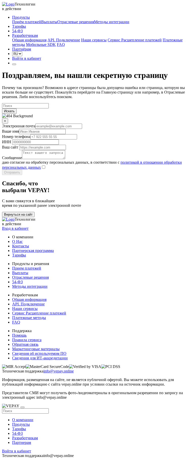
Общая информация (29, 40)
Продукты (21, 17)
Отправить (12, 172)
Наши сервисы (94, 40)
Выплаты (49, 22)
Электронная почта (18, 126)
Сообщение (12, 158)
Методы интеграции (111, 22)
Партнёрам (21, 49)
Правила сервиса (26, 340)
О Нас (17, 241)
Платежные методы (29, 317)
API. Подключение (63, 40)
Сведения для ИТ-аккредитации (40, 358)
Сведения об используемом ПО (39, 353)
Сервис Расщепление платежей (135, 40)
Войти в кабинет (26, 58)
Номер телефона (16, 136)
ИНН (6, 142)
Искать (9, 111)
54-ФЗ (17, 31)
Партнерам (21, 442)
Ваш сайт (10, 147)
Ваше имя (10, 131)
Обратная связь (25, 344)
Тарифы (19, 26)
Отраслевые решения (75, 22)
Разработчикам (25, 35)
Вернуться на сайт (18, 214)
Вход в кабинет (15, 228)
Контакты (20, 246)
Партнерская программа (33, 250)
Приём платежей (26, 22)
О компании (22, 420)
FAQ (61, 44)
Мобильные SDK (41, 44)
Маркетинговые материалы (36, 349)
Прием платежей (26, 268)
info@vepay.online (58, 371)
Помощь (19, 335)
